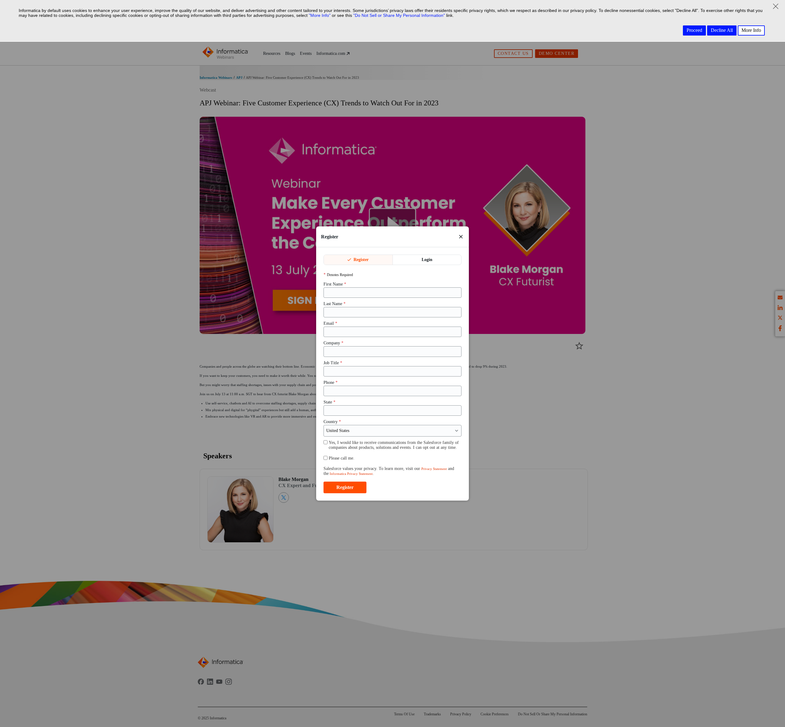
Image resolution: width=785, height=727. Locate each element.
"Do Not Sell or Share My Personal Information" (399, 15)
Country (332, 421)
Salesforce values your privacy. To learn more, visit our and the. (389, 471)
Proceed (694, 30)
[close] (461, 236)
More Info (751, 30)
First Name (335, 284)
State (329, 402)
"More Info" (320, 15)
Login (427, 259)
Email (330, 323)
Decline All (722, 30)
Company (333, 343)
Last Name (335, 303)
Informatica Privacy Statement (351, 473)
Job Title (333, 363)
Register (360, 259)
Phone (331, 382)
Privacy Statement (434, 469)
